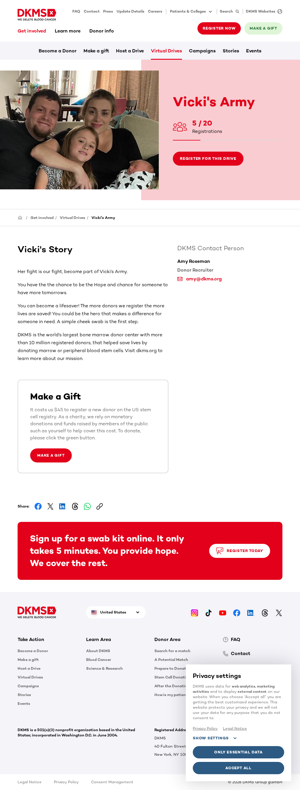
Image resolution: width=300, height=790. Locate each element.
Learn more (68, 31)
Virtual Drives (166, 51)
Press (108, 11)
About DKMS (98, 651)
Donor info (101, 31)
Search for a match (172, 651)
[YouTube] (222, 612)
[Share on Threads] (75, 506)
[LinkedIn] (250, 612)
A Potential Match (171, 659)
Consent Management (112, 782)
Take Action (31, 639)
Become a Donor (57, 51)
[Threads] (264, 612)
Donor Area (167, 639)
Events (253, 51)
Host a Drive (130, 51)
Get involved (32, 31)
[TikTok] (208, 612)
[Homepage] (20, 217)
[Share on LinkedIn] (62, 506)
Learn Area (98, 639)
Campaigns (202, 51)
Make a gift (96, 51)
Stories (231, 51)
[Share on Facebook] (38, 506)
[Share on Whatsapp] (87, 506)
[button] (47, 639)
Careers (155, 11)
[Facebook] (236, 612)
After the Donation (172, 686)
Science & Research (104, 668)
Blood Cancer (98, 659)
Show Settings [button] (211, 738)
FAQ (76, 11)
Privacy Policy (66, 782)
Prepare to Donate (171, 668)
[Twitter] (278, 612)
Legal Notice (30, 782)
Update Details (130, 11)
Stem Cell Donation (172, 677)
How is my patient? (172, 695)
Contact (92, 11)
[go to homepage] (37, 14)
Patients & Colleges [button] (188, 11)
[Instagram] (194, 612)
